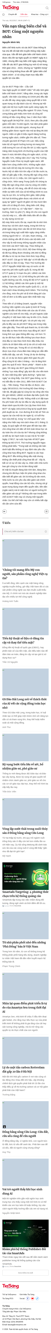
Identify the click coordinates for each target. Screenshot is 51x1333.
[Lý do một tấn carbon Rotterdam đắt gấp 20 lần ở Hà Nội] (25, 1050)
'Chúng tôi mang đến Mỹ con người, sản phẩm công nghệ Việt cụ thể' (25, 574)
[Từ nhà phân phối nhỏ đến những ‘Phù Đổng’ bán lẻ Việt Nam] (25, 925)
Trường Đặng (8, 1095)
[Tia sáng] (10, 8)
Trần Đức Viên (9, 791)
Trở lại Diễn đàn (4, 511)
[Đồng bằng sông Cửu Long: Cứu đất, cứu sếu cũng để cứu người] (25, 1115)
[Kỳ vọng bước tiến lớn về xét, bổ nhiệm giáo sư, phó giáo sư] (25, 747)
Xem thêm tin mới (25, 1273)
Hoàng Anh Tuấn (10, 601)
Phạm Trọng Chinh (11, 966)
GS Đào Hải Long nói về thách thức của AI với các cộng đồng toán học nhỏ (24, 703)
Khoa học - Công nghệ (40, 14)
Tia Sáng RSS (7, 1298)
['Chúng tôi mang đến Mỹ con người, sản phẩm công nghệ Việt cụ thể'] (25, 553)
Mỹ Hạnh (6, 856)
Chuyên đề (12, 14)
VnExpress (6, 2)
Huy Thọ (6, 1152)
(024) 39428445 (17, 1322)
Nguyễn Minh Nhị (11, 42)
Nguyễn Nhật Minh (11, 1213)
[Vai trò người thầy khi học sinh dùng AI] (25, 1172)
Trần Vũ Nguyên (10, 662)
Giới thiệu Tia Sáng (27, 1294)
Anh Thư (6, 727)
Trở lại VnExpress (9, 1294)
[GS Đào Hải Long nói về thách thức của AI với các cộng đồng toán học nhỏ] (25, 682)
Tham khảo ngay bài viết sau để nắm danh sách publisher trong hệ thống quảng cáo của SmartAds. (25, 1260)
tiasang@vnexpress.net (17, 1325)
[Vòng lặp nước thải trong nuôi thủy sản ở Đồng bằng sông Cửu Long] (25, 812)
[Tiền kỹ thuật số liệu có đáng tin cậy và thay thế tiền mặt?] (25, 621)
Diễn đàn (24, 14)
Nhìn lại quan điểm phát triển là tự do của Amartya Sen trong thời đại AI (24, 1007)
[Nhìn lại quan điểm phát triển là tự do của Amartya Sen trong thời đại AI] (25, 986)
